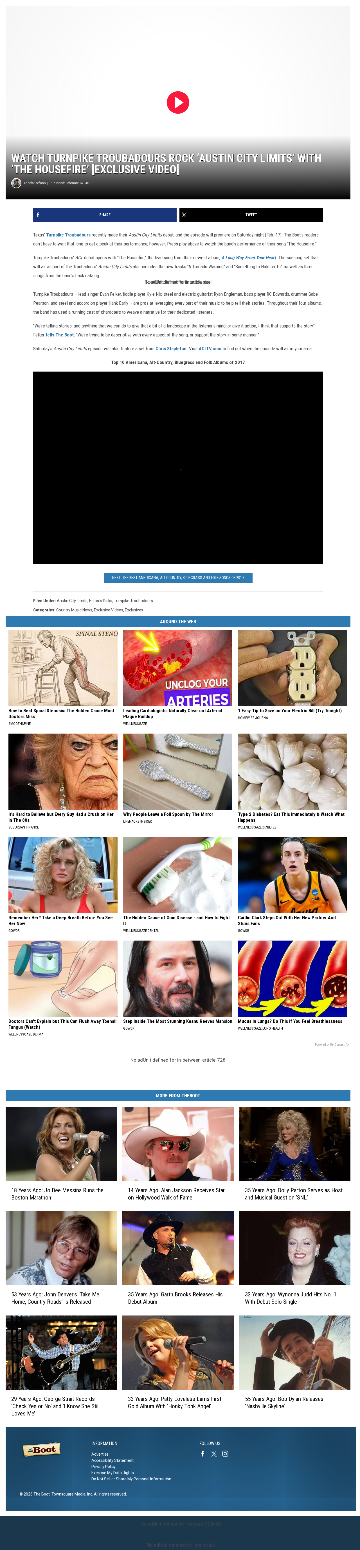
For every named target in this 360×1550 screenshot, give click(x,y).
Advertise (100, 1454)
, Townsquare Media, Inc (71, 1494)
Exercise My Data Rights (112, 1473)
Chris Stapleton (171, 348)
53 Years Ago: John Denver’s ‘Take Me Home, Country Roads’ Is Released (55, 1298)
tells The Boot (60, 335)
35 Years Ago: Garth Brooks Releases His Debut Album (175, 1298)
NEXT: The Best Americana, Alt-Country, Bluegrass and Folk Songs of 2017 (178, 577)
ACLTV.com (210, 348)
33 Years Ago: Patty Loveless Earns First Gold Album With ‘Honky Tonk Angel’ (174, 1403)
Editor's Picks (100, 600)
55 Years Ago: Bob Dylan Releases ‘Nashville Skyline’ (284, 1403)
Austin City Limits (72, 600)
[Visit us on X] (216, 1453)
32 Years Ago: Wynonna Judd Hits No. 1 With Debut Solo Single (290, 1298)
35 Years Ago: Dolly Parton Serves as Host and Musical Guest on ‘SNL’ (294, 1194)
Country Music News (74, 610)
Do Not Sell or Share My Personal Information (131, 1479)
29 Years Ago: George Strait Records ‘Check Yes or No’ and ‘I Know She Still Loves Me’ (55, 1406)
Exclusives (134, 610)
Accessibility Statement (112, 1460)
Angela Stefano (35, 183)
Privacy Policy (103, 1466)
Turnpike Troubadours (68, 235)
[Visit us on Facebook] (205, 1453)
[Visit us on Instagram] (227, 1453)
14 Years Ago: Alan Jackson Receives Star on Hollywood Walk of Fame (176, 1194)
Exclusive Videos (108, 610)
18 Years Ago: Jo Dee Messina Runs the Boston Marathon (57, 1194)
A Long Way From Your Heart (248, 257)
